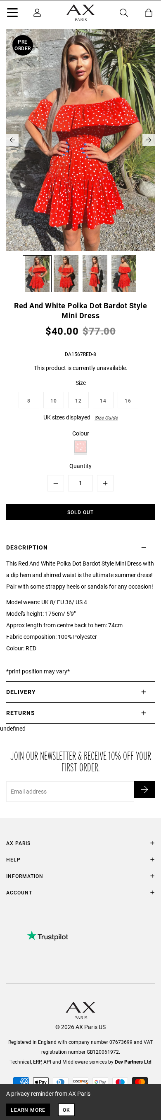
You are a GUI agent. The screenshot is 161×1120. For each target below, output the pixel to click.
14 (103, 400)
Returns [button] (20, 713)
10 (53, 400)
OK (66, 1109)
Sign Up (144, 789)
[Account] (37, 12)
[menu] (12, 14)
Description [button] (27, 547)
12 (78, 400)
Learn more (28, 1109)
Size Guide (106, 417)
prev (12, 140)
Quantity (80, 466)
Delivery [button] (21, 692)
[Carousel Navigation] (80, 140)
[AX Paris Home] (80, 13)
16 (128, 400)
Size (81, 383)
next (148, 140)
